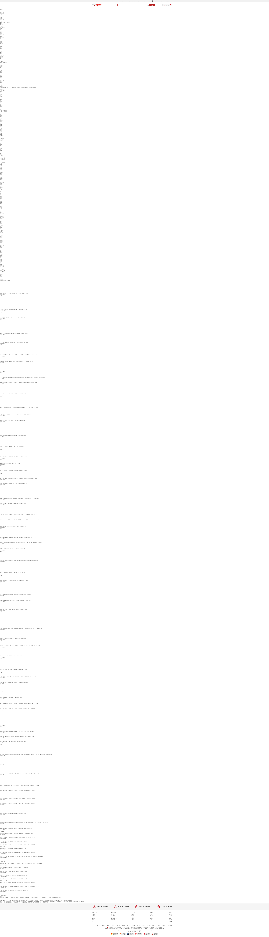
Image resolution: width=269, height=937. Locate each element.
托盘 (40, 897)
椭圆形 (1, 186)
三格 (1, 259)
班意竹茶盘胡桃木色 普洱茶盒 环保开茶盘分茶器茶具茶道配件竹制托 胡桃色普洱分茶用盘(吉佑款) (18, 676)
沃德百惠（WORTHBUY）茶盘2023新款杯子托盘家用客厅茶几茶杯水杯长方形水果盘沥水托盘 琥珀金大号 (20, 645)
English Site (164, 925)
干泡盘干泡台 (44, 897)
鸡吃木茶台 (27, 897)
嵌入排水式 (2, 213)
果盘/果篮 (2, 55)
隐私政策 (153, 925)
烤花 (1, 211)
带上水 (1, 192)
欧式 (1, 226)
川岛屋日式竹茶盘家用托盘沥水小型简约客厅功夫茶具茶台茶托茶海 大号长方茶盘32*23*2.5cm (17, 798)
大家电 (93, 919)
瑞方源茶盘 (59, 897)
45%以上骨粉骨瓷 (3, 110)
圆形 (1, 183)
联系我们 (103, 925)
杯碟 (1, 123)
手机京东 (155, 1)
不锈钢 (1, 79)
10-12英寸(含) (2, 162)
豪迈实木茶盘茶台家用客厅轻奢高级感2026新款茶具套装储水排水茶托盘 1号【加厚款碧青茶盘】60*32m (19, 785)
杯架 (1, 130)
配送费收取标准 (114, 918)
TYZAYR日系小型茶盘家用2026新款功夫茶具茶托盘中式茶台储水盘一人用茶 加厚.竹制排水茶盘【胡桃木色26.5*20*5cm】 (23, 377)
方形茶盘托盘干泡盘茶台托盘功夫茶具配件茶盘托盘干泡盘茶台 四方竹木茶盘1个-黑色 (16, 828)
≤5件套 (1, 135)
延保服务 (171, 917)
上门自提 (113, 914)
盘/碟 (1, 53)
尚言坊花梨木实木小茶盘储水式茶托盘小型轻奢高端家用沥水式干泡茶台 (13, 638)
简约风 (1, 228)
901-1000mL (2, 270)
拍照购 (7, 902)
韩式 (1, 222)
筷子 (1, 60)
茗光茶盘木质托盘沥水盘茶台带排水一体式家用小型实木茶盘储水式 (12, 655)
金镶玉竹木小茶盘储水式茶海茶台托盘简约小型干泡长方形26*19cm (12, 446)
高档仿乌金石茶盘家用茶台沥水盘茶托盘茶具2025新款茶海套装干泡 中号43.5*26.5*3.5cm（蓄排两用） (19, 407)
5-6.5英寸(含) (2, 158)
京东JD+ (170, 921)
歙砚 (1, 174)
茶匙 (1, 47)
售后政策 (151, 914)
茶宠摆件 (1, 38)
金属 (1, 99)
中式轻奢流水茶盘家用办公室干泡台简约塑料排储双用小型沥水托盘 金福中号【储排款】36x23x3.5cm (19, 514)
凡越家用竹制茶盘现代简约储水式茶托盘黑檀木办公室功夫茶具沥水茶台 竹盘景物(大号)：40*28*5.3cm (19, 498)
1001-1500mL (2, 271)
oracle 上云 (39, 901)
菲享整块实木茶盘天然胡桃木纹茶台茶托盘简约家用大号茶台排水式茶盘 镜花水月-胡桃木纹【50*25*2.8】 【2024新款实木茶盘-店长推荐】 (26, 754)
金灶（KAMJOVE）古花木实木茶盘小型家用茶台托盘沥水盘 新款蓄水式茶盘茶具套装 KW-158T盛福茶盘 (19, 519)
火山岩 (1, 177)
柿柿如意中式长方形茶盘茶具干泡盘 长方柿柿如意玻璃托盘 (11, 697)
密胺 (1, 66)
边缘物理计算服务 (53, 901)
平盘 (1, 261)
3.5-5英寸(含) (2, 157)
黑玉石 (1, 170)
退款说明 (151, 917)
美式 (1, 221)
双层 (1, 212)
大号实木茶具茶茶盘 (52, 897)
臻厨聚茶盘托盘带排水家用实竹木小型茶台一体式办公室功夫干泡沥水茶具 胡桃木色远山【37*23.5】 (19, 382)
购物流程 (93, 914)
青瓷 (1, 109)
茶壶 (1, 33)
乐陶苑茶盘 (22, 897)
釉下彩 (1, 204)
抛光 (1, 198)
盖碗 (1, 36)
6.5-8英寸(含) (2, 159)
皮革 (1, 104)
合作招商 (113, 925)
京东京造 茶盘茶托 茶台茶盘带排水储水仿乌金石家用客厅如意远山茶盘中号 (14, 333)
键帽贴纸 (1, 18)
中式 (1, 220)
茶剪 (1, 124)
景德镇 (1, 274)
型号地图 (17, 901)
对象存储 (7, 901)
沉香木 (1, 235)
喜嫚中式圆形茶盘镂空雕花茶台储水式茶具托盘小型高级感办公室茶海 (13, 435)
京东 (101, 5)
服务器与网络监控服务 (28, 902)
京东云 (139, 931)
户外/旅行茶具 (2, 43)
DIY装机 (170, 915)
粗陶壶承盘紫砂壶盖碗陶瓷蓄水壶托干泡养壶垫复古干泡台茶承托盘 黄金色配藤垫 (15, 414)
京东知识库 (2, 10)
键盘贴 (1, 17)
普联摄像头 (2, 13)
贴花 (1, 208)
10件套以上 (2, 138)
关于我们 (98, 925)
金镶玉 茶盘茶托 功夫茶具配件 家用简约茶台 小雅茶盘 (10, 463)
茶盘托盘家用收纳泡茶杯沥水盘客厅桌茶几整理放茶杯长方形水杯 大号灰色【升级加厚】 (16, 361)
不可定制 (1, 140)
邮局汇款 (132, 918)
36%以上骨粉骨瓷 (3, 111)
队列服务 (58, 901)
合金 (1, 92)
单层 (1, 215)
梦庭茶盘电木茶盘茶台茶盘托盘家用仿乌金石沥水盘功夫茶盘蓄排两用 (13, 741)
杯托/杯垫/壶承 (2, 27)
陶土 (1, 70)
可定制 (1, 139)
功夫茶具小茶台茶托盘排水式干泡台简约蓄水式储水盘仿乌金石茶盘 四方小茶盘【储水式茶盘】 (18, 731)
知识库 (22, 902)
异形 (1, 191)
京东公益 (158, 925)
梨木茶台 (17, 897)
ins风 (1, 231)
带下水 (1, 193)
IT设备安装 (35, 901)
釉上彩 (1, 201)
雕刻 (1, 210)
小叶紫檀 (1, 232)
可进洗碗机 (2, 89)
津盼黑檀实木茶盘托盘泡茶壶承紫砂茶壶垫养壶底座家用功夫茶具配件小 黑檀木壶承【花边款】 (18, 790)
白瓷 (1, 107)
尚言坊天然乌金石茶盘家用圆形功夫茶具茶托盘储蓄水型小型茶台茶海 (13, 813)
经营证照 (150, 930)
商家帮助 (118, 925)
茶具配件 (1, 26)
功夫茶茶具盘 (12, 897)
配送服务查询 (113, 917)
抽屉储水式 (2, 218)
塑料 (1, 150)
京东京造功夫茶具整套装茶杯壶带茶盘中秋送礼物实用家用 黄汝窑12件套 (13, 483)
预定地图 (31, 901)
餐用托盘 (1, 56)
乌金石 (1, 169)
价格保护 (151, 915)
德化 (1, 275)
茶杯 (1, 31)
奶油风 (1, 230)
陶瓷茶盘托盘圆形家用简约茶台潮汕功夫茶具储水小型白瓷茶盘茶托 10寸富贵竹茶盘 (15, 594)
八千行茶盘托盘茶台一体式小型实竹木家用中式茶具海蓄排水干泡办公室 (13, 470)
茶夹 (1, 48)
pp (0, 95)
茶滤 (1, 32)
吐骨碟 (1, 121)
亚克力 (1, 94)
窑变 (1, 199)
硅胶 (1, 96)
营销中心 (123, 925)
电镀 (1, 207)
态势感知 (67, 901)
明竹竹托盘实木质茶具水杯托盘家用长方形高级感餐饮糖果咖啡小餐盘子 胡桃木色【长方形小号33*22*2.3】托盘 (21, 628)
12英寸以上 (2, 163)
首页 (1, 22)
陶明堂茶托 (2, 897)
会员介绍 (93, 915)
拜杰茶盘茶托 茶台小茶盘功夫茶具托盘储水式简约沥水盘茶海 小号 (12, 420)
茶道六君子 (2, 34)
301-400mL (2, 267)
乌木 (1, 237)
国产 (1, 246)
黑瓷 (1, 114)
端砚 (1, 173)
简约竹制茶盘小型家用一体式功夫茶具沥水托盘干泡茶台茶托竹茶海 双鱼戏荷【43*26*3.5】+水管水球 (19, 703)
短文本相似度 (42, 902)
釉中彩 (1, 202)
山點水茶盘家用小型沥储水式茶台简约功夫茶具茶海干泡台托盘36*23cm (13, 526)
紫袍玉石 (1, 179)
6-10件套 (1, 136)
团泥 (1, 251)
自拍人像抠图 (62, 901)
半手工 (1, 165)
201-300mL (2, 266)
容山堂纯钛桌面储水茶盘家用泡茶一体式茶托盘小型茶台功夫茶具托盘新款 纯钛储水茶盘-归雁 (17, 708)
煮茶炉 (1, 39)
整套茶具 (1, 28)
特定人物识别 (46, 901)
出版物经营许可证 (126, 928)
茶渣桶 (1, 29)
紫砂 (1, 72)
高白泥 (1, 254)
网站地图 (34, 902)
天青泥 (1, 252)
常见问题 (93, 918)
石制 (1, 75)
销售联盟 (138, 925)
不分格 (1, 257)
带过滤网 (1, 279)
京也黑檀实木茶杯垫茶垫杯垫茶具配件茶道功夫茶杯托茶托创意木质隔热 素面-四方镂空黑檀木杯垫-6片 (19, 560)
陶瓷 (1, 76)
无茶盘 (1, 144)
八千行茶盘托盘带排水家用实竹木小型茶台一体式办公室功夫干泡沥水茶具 (14, 342)
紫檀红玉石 (2, 172)
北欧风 (1, 227)
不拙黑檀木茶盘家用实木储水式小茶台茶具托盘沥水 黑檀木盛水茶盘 (12, 572)
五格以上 (1, 260)
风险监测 (148, 925)
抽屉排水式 (2, 216)
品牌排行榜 (2, 12)
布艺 (1, 100)
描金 (1, 206)
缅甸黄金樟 (2, 245)
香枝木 (1, 242)
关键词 (5, 902)
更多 (1, 51)
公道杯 (1, 41)
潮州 (1, 276)
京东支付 (135, 931)
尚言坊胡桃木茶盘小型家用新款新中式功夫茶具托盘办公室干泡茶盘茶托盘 (14, 393)
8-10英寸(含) (2, 160)
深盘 (1, 264)
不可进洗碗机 (2, 90)
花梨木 (1, 236)
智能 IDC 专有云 (12, 901)
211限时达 (113, 915)
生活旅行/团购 (94, 917)
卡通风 (1, 225)
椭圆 (1, 184)
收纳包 (1, 16)
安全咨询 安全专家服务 (17, 902)
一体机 (1, 14)
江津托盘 (7, 897)
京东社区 (143, 925)
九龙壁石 (1, 178)
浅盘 (1, 262)
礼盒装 (1, 105)
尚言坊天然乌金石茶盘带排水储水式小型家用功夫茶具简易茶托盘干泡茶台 (14, 580)
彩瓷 (1, 113)
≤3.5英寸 (1, 155)
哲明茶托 (32, 897)
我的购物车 (168, 5)
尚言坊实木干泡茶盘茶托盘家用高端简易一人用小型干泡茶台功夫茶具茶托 (14, 609)
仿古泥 (1, 256)
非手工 (1, 168)
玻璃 (1, 73)
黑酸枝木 (1, 240)
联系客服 (93, 921)
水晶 (1, 77)
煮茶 (1, 196)
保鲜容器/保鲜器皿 (3, 62)
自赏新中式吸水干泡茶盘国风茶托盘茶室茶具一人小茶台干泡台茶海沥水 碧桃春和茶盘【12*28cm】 (18, 537)
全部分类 (1, 9)
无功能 (1, 194)
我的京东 (138, 1)
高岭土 (1, 255)
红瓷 (1, 115)
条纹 (1, 133)
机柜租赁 (82, 901)
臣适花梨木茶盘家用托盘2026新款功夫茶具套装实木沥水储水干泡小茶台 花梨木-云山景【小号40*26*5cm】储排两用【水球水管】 (24, 822)
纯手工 (1, 164)
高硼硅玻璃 (2, 182)
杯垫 (1, 118)
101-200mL (2, 265)
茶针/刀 (1, 50)
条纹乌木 (1, 241)
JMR (4, 901)
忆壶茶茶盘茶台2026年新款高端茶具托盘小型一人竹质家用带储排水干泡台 (14, 293)
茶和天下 (36, 897)
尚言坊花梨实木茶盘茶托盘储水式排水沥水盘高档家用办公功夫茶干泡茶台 (14, 723)
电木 (1, 149)
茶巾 (1, 42)
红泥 (1, 250)
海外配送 (113, 919)
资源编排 (10, 902)
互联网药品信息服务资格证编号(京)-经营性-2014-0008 (140, 927)
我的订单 (133, 1)
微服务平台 (73, 901)
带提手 (1, 278)
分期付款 (132, 917)
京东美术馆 (2, 19)
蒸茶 (1, 197)
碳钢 (1, 101)
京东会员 (144, 1)
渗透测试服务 (77, 901)
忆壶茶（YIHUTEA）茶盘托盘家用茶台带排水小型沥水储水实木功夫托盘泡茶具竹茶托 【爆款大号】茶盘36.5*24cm (21, 773)
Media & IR (170, 925)
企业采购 (149, 1)
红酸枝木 (1, 244)
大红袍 (1, 249)
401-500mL (2, 269)
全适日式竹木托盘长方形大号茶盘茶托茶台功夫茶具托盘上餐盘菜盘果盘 (13, 669)
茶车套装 (1, 120)
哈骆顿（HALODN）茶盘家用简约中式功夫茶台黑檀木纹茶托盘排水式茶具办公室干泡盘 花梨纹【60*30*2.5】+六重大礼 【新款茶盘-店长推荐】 (27, 763)
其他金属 (1, 71)
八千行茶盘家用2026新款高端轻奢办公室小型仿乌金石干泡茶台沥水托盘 (13, 548)
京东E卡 (170, 918)
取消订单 (151, 919)
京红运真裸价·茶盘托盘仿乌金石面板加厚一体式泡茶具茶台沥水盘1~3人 (13, 317)
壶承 (1, 126)
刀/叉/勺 (1, 61)
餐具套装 (1, 57)
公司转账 (132, 919)
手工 (1, 167)
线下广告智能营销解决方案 (24, 901)
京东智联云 (47, 902)
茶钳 (1, 125)
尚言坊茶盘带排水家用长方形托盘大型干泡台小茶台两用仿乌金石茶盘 (13, 503)
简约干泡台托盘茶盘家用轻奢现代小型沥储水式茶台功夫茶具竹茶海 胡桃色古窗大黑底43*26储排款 (18, 478)
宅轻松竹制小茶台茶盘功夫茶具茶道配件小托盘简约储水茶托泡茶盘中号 (13, 309)
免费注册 (128, 1)
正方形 (1, 188)
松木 (1, 233)
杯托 (1, 119)
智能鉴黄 (1, 901)
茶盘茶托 (4, 22)
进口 (1, 247)
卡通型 (1, 189)
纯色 (1, 134)
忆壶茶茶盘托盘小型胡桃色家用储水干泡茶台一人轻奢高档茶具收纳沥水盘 (14, 682)
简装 (1, 106)
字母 (1, 131)
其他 (1, 128)
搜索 (152, 5)
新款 (70, 901)
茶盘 (1, 129)
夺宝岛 (170, 914)
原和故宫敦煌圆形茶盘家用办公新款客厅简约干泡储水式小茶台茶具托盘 (13, 456)
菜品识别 (38, 902)
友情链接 (133, 925)
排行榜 (43, 901)
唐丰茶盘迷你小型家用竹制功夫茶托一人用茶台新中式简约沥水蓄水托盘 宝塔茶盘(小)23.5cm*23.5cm (19, 354)
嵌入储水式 (2, 217)
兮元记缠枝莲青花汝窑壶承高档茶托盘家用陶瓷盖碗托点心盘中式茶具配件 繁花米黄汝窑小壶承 (18, 803)
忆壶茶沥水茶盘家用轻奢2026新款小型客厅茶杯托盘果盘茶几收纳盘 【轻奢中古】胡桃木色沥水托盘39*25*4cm (21, 542)
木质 (1, 147)
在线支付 (132, 915)
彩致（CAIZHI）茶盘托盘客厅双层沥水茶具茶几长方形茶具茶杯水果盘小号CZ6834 (15, 600)
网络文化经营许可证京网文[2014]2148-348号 (139, 928)
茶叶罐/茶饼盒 (2, 37)
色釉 (1, 203)
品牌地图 (1, 902)
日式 (1, 223)
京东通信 (171, 919)
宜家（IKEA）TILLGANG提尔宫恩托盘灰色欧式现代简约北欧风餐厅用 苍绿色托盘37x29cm (17, 736)
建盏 (1, 46)
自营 (1, 295)
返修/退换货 (152, 918)
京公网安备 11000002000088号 (114, 927)
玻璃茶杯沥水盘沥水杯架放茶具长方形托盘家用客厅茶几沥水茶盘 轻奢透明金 (14, 689)
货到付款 (132, 914)
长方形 (1, 187)
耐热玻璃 (1, 181)
